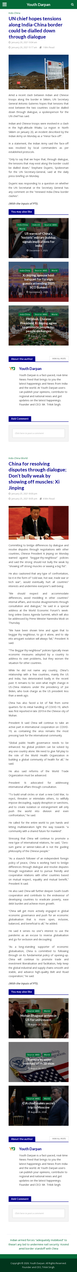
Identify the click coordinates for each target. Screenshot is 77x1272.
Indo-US (36, 225)
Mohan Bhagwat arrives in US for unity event (38, 1017)
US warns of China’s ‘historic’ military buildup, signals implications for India (38, 239)
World (22, 229)
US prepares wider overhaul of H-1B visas (38, 1061)
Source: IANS (50, 225)
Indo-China (14, 13)
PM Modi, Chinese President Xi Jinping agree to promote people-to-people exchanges (38, 325)
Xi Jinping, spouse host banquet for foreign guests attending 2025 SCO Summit (39, 281)
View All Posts (59, 358)
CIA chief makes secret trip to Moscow (38, 1105)
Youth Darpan (38, 4)
